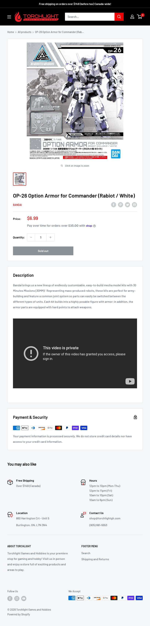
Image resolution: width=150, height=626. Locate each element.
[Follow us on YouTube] (23, 598)
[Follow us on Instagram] (16, 598)
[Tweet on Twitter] (127, 204)
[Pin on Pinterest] (120, 204)
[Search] (119, 17)
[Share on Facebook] (113, 204)
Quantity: (19, 237)
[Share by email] (134, 204)
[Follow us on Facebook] (9, 598)
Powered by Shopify (18, 614)
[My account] (132, 17)
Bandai (17, 204)
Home (10, 32)
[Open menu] (9, 16)
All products (24, 32)
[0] (139, 16)
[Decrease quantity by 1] (31, 237)
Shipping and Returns (95, 559)
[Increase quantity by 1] (50, 237)
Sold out (43, 251)
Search (85, 553)
